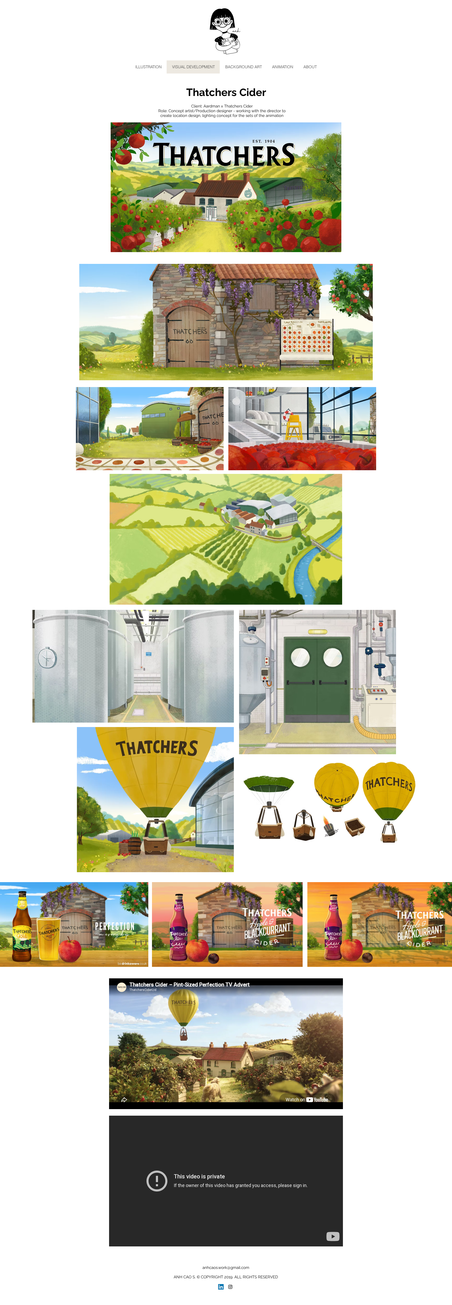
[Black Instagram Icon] (230, 1287)
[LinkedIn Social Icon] (221, 1287)
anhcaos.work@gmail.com (225, 1267)
